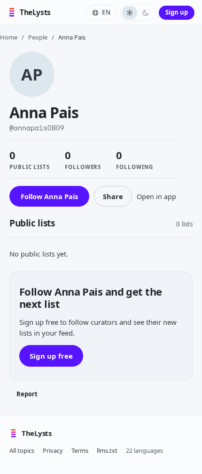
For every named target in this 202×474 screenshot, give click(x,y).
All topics (21, 450)
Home (8, 37)
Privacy (53, 450)
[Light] (129, 12)
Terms (79, 450)
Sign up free (51, 356)
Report (27, 394)
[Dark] (145, 12)
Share (113, 196)
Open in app (156, 196)
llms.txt (107, 450)
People (37, 37)
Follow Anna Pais (49, 196)
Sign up (176, 12)
